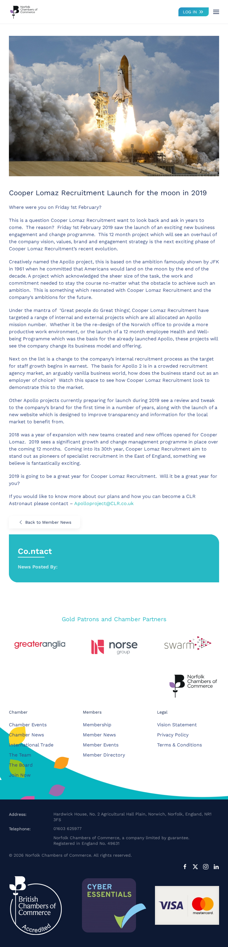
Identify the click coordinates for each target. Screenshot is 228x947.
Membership (97, 725)
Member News (99, 735)
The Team (20, 755)
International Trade (31, 745)
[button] (216, 12)
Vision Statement (177, 725)
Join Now (20, 775)
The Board (21, 765)
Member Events (100, 745)
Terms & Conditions (179, 745)
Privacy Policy (173, 735)
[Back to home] (24, 12)
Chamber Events (28, 725)
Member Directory (104, 755)
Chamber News (26, 735)
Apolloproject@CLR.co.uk (104, 503)
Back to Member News (48, 522)
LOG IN (190, 11)
